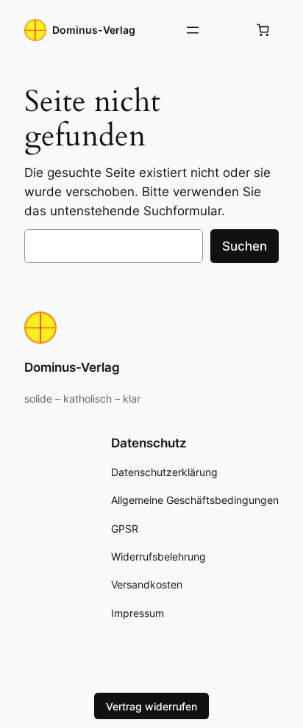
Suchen (244, 246)
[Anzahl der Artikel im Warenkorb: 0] (263, 30)
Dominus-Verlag (93, 30)
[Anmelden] (227, 30)
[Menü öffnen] (193, 30)
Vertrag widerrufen (151, 706)
